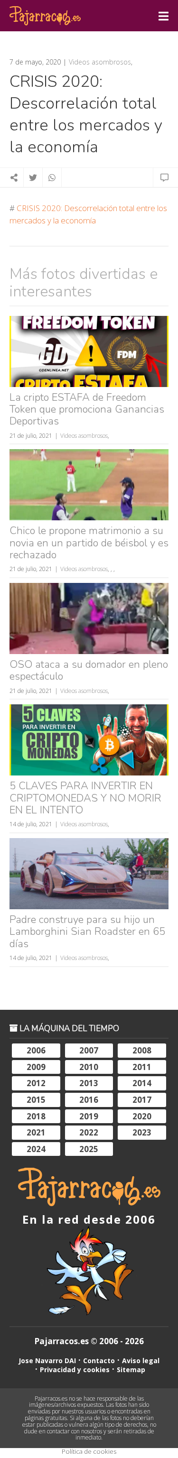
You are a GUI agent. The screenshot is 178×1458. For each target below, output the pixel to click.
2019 (88, 1116)
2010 (88, 1066)
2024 (36, 1149)
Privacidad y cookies (75, 1369)
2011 (141, 1066)
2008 (141, 1050)
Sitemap (131, 1369)
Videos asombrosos (100, 62)
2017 (141, 1099)
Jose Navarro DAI (47, 1360)
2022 (88, 1132)
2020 (141, 1116)
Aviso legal (140, 1360)
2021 (36, 1132)
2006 (36, 1050)
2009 (36, 1066)
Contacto (99, 1360)
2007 (88, 1050)
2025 (88, 1149)
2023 (141, 1132)
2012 (36, 1083)
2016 (88, 1099)
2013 (88, 1083)
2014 (141, 1083)
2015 (36, 1099)
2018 (36, 1116)
